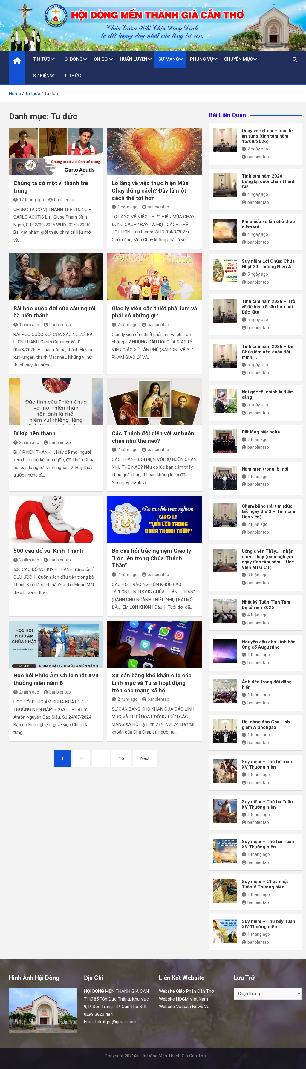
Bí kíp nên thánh (34, 433)
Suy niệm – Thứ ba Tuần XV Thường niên (267, 804)
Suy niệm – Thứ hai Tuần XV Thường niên (268, 844)
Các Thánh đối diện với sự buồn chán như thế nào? (153, 437)
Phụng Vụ (201, 59)
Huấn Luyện (133, 59)
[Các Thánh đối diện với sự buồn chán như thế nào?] (154, 401)
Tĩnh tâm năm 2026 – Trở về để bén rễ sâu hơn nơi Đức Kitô (268, 307)
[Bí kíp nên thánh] (56, 401)
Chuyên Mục (238, 59)
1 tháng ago (258, 654)
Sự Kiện (41, 75)
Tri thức (71, 75)
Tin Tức (41, 59)
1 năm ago (127, 206)
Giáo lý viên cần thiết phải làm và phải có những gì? (154, 312)
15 (121, 758)
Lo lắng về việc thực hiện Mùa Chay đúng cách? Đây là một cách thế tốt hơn (150, 190)
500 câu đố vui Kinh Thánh (48, 550)
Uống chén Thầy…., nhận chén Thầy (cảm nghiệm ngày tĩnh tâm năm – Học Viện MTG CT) (268, 559)
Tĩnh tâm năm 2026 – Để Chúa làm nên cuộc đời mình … (267, 352)
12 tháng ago (31, 199)
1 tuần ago (257, 439)
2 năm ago (127, 324)
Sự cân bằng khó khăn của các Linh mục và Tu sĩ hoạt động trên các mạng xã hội (152, 683)
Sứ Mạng (168, 59)
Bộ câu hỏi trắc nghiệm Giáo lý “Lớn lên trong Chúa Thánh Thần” (151, 558)
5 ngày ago (257, 274)
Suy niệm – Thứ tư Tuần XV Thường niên (267, 764)
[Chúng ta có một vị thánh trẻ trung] (56, 151)
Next (144, 758)
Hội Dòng (72, 59)
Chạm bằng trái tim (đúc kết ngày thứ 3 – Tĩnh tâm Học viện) (268, 511)
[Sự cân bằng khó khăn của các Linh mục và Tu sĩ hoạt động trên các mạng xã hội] (154, 644)
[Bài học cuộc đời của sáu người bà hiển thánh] (56, 276)
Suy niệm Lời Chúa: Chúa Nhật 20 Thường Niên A (268, 264)
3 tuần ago (257, 574)
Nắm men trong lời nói (265, 469)
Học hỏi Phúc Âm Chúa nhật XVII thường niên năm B (55, 679)
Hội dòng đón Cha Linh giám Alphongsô (266, 724)
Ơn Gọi (101, 59)
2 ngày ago (257, 148)
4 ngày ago (257, 194)
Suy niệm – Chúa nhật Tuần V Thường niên (265, 884)
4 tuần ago (257, 615)
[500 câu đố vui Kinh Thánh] (56, 519)
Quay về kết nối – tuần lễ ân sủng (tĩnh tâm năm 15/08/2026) (267, 136)
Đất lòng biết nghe (261, 432)
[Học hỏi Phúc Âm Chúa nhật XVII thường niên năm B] (56, 644)
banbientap (65, 199)
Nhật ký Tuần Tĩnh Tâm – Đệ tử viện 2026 (268, 604)
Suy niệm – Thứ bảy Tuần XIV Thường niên (268, 924)
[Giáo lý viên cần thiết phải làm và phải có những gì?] (154, 276)
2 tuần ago (257, 524)
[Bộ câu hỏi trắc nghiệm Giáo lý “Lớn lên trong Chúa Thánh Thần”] (154, 519)
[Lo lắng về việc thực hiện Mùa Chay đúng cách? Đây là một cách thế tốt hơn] (154, 151)
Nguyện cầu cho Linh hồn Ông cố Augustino (269, 644)
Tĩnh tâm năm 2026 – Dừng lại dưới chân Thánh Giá (269, 181)
